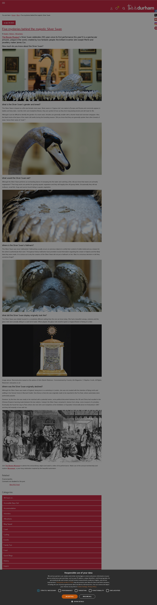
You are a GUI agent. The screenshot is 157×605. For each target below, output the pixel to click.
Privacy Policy (92, 587)
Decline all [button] (87, 596)
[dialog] (78, 587)
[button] (78, 601)
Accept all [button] (70, 596)
